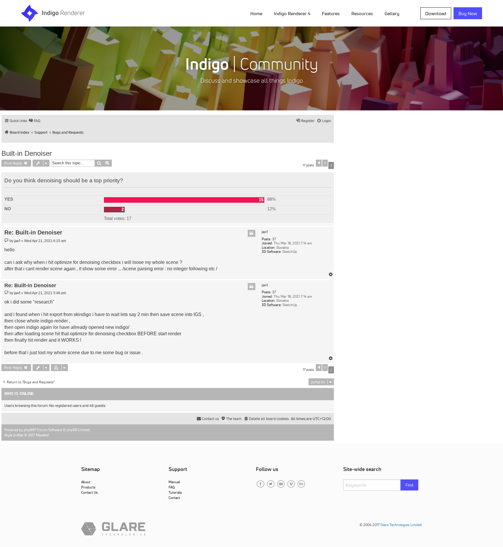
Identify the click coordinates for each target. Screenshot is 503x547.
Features (331, 13)
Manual (174, 481)
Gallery (392, 13)
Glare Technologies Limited (401, 524)
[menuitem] (257, 13)
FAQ (172, 487)
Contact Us (89, 492)
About (85, 481)
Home (256, 13)
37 (274, 239)
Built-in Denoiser (26, 153)
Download (435, 13)
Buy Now (467, 13)
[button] (319, 163)
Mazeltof (42, 435)
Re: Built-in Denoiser (33, 232)
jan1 (265, 232)
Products (88, 487)
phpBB (29, 429)
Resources (362, 13)
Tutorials (175, 492)
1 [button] (325, 163)
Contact (174, 497)
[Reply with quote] (251, 233)
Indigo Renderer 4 (292, 13)
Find (409, 485)
